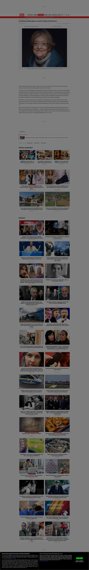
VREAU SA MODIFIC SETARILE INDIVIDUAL (79, 561)
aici (9, 564)
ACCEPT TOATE (80, 558)
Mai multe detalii (13, 558)
